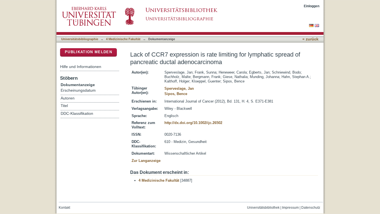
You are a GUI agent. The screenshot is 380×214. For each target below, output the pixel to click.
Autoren (68, 98)
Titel (64, 106)
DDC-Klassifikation (77, 113)
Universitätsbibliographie (79, 39)
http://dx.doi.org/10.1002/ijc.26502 (193, 123)
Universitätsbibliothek (263, 208)
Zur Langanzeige (146, 161)
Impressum (290, 208)
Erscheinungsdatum (78, 90)
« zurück (310, 39)
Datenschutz (310, 208)
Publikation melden (88, 52)
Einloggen (311, 6)
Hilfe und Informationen (80, 66)
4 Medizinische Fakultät (123, 39)
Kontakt (64, 208)
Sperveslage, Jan (179, 88)
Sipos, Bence (175, 94)
